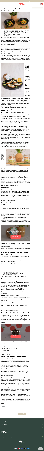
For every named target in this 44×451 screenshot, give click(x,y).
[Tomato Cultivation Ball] (16, 340)
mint (6, 170)
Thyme (4, 265)
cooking (6, 61)
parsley (11, 116)
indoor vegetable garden (18, 400)
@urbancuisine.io (22, 413)
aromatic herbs (8, 46)
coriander (20, 135)
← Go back (3, 406)
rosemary (10, 220)
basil (22, 114)
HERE (21, 402)
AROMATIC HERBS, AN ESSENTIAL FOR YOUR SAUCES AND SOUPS (16, 30)
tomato (28, 134)
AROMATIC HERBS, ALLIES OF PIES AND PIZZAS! (13, 34)
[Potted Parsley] (16, 241)
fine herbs (14, 318)
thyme (19, 116)
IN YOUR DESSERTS (7, 35)
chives (28, 114)
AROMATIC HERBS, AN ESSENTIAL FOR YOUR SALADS (14, 31)
